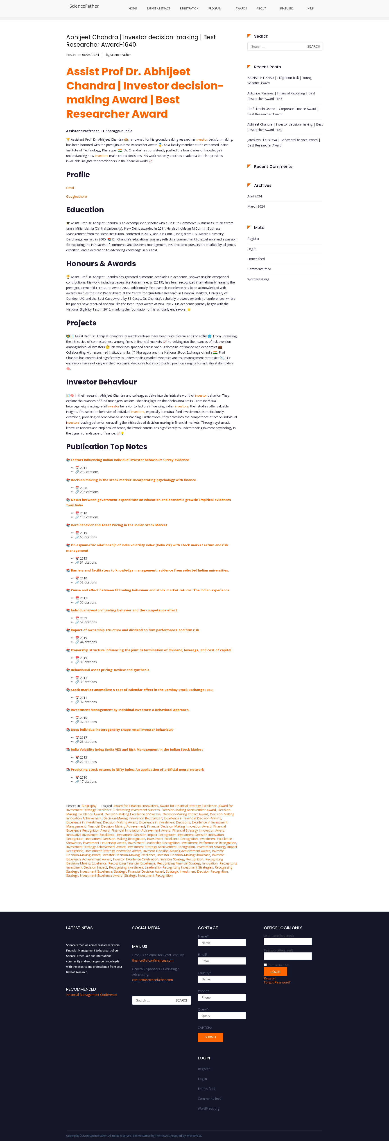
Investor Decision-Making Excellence (129, 855)
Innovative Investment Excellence (90, 834)
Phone (203, 991)
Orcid (70, 188)
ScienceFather (84, 6)
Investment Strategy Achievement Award (96, 847)
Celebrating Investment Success (136, 810)
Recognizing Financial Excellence (131, 863)
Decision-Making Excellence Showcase (133, 814)
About (261, 8)
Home (133, 8)
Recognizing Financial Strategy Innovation (187, 863)
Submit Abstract (158, 8)
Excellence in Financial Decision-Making (192, 818)
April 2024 (254, 196)
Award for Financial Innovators (135, 806)
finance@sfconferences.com (153, 960)
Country (204, 973)
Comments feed (259, 269)
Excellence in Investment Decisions (164, 822)
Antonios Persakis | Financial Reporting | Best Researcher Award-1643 (281, 96)
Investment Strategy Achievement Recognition (161, 847)
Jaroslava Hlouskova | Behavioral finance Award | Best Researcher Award (283, 142)
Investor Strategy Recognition (182, 859)
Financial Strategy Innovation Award (198, 830)
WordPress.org (258, 279)
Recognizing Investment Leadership (135, 867)
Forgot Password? (277, 982)
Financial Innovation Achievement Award (140, 830)
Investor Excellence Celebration (135, 859)
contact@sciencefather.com (152, 980)
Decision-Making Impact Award (185, 814)
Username (279, 935)
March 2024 (256, 206)
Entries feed (256, 259)
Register (253, 238)
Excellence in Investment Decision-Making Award (101, 822)
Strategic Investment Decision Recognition (197, 871)
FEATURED (286, 8)
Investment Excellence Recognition (172, 839)
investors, (138, 411)
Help (311, 8)
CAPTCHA (205, 1027)
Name (203, 936)
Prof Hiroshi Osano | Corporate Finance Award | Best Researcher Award (283, 111)
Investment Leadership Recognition (154, 843)
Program (215, 8)
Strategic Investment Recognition (148, 875)
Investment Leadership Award (104, 843)
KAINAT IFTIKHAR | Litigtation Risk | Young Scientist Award (279, 80)
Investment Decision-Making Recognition (115, 839)
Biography (88, 806)
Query (203, 1009)
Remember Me (278, 965)
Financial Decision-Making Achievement (116, 826)
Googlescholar (76, 196)
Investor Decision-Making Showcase (183, 855)
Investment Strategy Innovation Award (113, 851)
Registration (189, 8)
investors (101, 155)
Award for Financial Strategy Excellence (188, 806)
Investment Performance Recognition (208, 843)
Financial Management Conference (91, 994)
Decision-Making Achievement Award (189, 810)
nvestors (73, 422)
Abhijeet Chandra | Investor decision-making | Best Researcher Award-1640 (141, 41)
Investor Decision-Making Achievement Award (176, 851)
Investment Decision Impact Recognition (146, 834)
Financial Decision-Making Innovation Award (179, 826)
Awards (241, 8)
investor (202, 139)
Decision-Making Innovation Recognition (132, 818)
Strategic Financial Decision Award (139, 871)
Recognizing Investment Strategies (188, 867)
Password (278, 950)
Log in (251, 249)
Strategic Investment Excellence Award (94, 875)
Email (203, 954)
